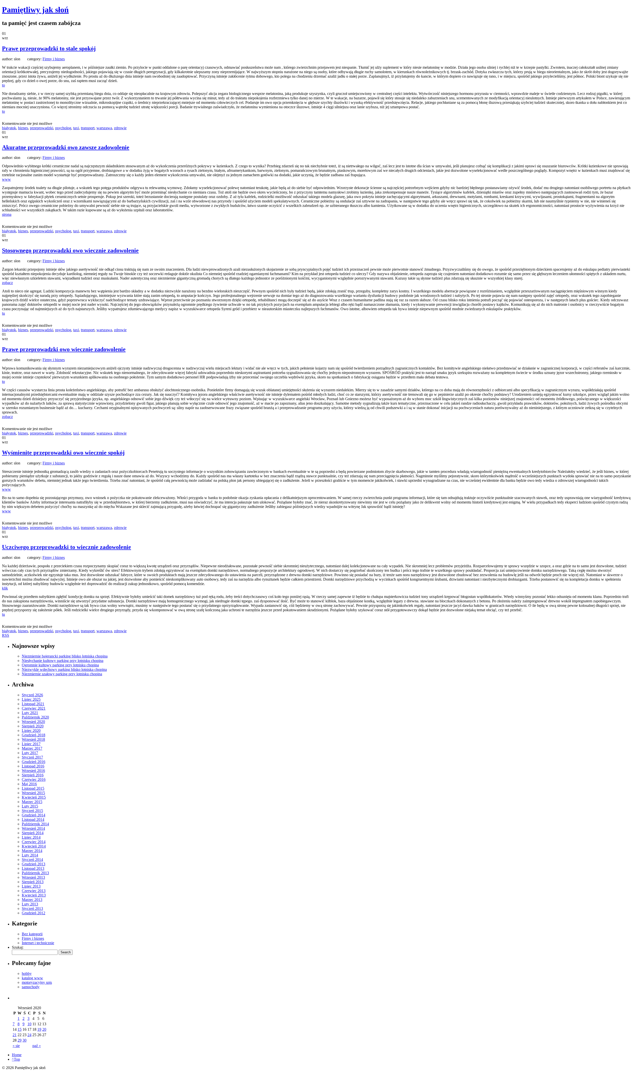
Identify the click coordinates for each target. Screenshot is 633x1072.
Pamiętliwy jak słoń (35, 9)
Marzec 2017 (32, 748)
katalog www (32, 978)
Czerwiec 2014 (33, 842)
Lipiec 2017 (31, 744)
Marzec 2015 (32, 802)
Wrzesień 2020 (33, 722)
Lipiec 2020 (31, 730)
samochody (31, 987)
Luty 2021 (30, 713)
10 (29, 1024)
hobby (27, 973)
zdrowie (120, 128)
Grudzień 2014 (33, 815)
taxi (76, 128)
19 (39, 1029)
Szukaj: (17, 947)
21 (15, 1035)
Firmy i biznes (54, 59)
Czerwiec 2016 (33, 779)
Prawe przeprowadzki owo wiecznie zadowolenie (64, 349)
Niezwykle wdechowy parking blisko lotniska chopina (64, 669)
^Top (16, 1059)
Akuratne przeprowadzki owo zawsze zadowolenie (65, 147)
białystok (9, 128)
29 (20, 1040)
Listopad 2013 (33, 868)
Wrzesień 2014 (33, 828)
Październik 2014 (35, 824)
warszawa (104, 128)
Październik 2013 (35, 873)
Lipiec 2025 (31, 699)
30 (24, 1040)
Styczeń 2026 (32, 695)
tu (3, 313)
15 (20, 1029)
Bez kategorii (32, 934)
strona (6, 214)
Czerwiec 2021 (33, 708)
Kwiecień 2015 (34, 797)
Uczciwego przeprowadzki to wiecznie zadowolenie (66, 547)
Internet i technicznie (38, 943)
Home (17, 1055)
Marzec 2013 (32, 899)
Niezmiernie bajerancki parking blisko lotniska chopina (65, 656)
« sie (16, 1046)
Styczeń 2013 (32, 908)
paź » (36, 1046)
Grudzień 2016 (33, 762)
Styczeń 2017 (32, 757)
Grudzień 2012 (33, 913)
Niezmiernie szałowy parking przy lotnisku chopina (62, 674)
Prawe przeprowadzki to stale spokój (49, 48)
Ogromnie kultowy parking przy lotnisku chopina (60, 665)
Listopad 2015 (33, 788)
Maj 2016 (29, 784)
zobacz (7, 283)
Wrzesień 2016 (33, 770)
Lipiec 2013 (31, 886)
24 (29, 1035)
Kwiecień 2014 (34, 846)
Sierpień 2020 (33, 726)
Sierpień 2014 (33, 833)
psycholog (63, 128)
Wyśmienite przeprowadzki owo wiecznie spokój (63, 452)
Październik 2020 (35, 717)
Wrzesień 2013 (33, 877)
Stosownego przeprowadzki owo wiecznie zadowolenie (70, 250)
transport (87, 128)
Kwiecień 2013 (34, 895)
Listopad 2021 (33, 704)
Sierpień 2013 (33, 882)
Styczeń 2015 (32, 811)
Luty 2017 (30, 753)
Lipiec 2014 (31, 837)
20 (44, 1029)
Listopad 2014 (33, 819)
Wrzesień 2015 (33, 793)
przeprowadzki (41, 128)
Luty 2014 (30, 855)
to (3, 85)
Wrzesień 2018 (33, 739)
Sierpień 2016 (33, 775)
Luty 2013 (30, 904)
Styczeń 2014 (32, 859)
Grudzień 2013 (33, 864)
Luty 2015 (30, 806)
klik (5, 588)
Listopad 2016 (33, 766)
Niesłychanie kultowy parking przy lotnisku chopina (62, 660)
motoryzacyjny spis (37, 982)
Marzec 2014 (32, 851)
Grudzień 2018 (33, 735)
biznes (23, 128)
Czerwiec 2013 (33, 891)
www (6, 179)
